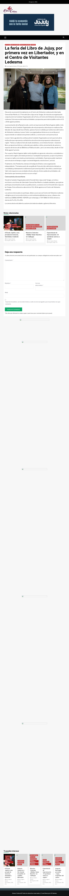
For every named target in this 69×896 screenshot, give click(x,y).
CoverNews (44, 893)
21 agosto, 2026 (22, 882)
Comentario (9, 260)
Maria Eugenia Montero (11, 66)
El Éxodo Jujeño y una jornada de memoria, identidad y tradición (12, 235)
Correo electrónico (39, 284)
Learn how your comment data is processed (39, 313)
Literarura (33, 44)
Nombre (8, 283)
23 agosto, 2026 (9, 240)
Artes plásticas (29, 224)
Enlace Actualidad (15, 44)
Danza (48, 226)
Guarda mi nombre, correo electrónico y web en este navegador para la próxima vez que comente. (32, 303)
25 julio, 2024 (22, 66)
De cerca (7, 44)
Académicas (8, 224)
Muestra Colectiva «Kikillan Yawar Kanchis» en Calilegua (34, 235)
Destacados (8, 226)
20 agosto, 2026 (30, 240)
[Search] (64, 37)
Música (19, 864)
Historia (7, 228)
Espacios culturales (25, 44)
